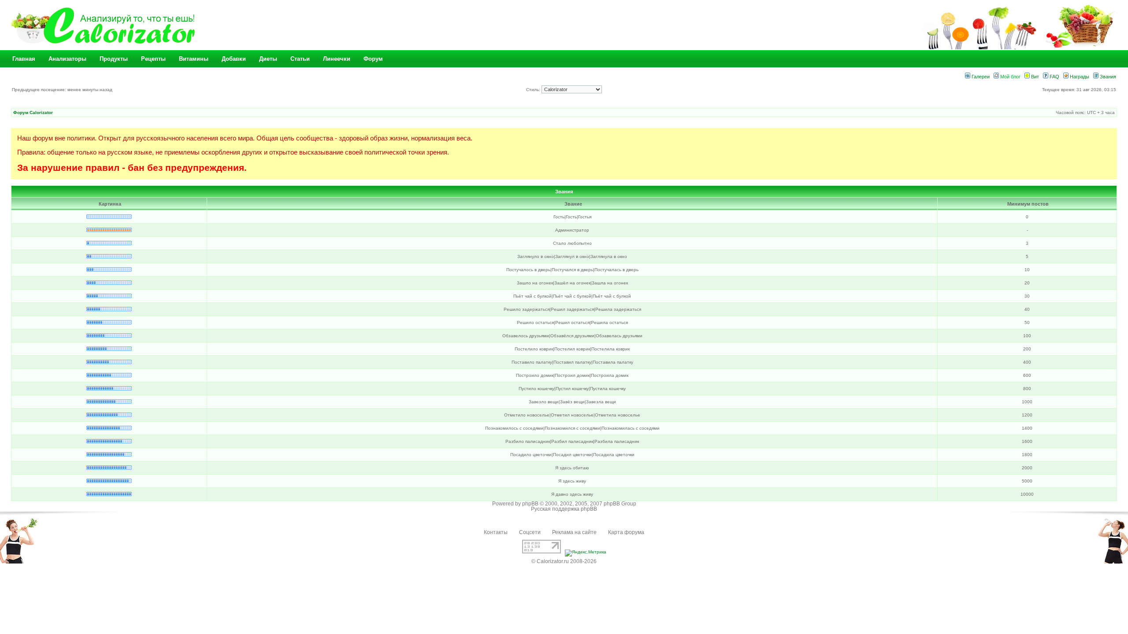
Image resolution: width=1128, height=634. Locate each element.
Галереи (980, 76)
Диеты (268, 58)
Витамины (193, 58)
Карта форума (626, 532)
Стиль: (534, 89)
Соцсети (530, 532)
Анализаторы (67, 58)
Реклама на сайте (574, 532)
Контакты (496, 532)
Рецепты (153, 58)
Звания (1107, 76)
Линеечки (336, 58)
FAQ (1053, 76)
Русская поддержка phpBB (564, 509)
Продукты (114, 58)
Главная (23, 58)
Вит (1034, 76)
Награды (1079, 76)
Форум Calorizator (33, 112)
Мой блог (1009, 76)
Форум (373, 58)
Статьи (300, 58)
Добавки (234, 58)
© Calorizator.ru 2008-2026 (564, 561)
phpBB (530, 503)
